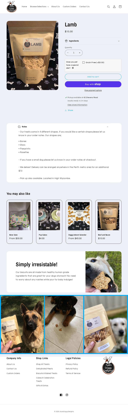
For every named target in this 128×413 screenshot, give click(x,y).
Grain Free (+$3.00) (95, 62)
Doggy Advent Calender (77, 235)
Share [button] (70, 110)
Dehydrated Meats (44, 369)
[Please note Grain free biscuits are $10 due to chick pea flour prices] (73, 68)
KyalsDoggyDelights (67, 411)
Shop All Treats (42, 364)
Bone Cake (13, 235)
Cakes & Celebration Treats (45, 379)
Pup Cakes (43, 235)
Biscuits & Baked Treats (46, 373)
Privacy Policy (72, 364)
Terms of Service (73, 373)
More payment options (93, 90)
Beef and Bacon (104, 235)
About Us (11, 364)
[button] (39, 7)
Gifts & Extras (42, 386)
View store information (77, 105)
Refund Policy (72, 369)
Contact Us (12, 369)
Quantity (68, 47)
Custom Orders (13, 373)
